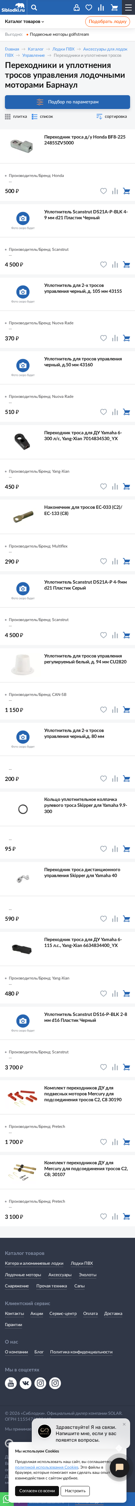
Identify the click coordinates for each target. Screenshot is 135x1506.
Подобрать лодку (107, 21)
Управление (33, 56)
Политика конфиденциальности (81, 1352)
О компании (16, 1352)
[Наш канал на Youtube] (11, 1383)
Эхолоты (87, 1275)
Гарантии (13, 1325)
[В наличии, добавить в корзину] (126, 191)
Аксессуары (59, 1275)
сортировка (116, 117)
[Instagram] (40, 1383)
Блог (39, 1352)
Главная (12, 49)
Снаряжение (17, 1286)
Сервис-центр (63, 1314)
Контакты (14, 1314)
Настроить (75, 1491)
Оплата (90, 1314)
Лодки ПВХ (63, 49)
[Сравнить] (115, 191)
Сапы (79, 1286)
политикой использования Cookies (46, 1467)
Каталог (36, 49)
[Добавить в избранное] (103, 191)
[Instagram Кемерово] (55, 1383)
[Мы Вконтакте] (25, 1383)
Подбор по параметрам (73, 101)
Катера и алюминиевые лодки (34, 1263)
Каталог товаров (22, 21)
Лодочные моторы (23, 1275)
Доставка (113, 1314)
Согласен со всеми (37, 1491)
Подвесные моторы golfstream (59, 34)
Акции (36, 1314)
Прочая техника (51, 1286)
